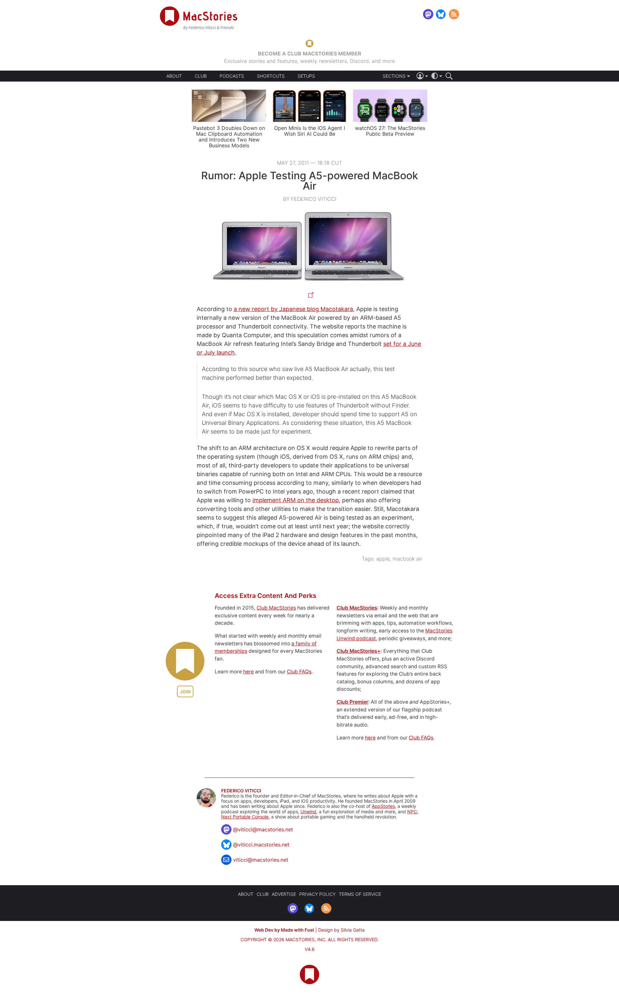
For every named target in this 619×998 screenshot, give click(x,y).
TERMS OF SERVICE (360, 894)
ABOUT (174, 76)
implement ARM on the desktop (295, 500)
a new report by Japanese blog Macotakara (293, 309)
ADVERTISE (284, 894)
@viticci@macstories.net (263, 829)
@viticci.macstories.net (261, 844)
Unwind (308, 811)
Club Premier (352, 702)
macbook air (407, 558)
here (248, 672)
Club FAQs (299, 672)
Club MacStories (276, 608)
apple (383, 558)
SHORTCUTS (271, 76)
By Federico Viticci (309, 199)
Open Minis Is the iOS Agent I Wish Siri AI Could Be (309, 131)
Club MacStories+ (359, 651)
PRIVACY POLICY (317, 894)
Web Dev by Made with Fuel (284, 930)
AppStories (383, 806)
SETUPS (306, 76)
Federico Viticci (241, 790)
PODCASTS (232, 76)
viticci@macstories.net (260, 860)
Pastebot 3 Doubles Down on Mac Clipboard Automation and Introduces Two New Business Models (229, 137)
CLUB (201, 76)
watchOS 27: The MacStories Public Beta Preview (390, 131)
